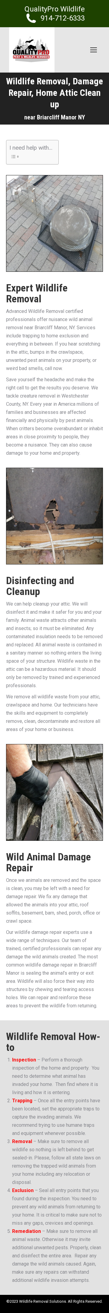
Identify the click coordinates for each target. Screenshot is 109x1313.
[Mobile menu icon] (93, 50)
